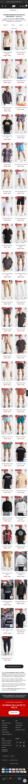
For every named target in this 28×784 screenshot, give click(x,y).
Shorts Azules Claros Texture (21, 164)
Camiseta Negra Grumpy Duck (7, 136)
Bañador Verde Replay (20, 436)
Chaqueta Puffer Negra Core (21, 601)
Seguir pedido (5, 727)
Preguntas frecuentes (6, 723)
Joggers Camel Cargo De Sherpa (7, 573)
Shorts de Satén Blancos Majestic (21, 246)
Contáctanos (4, 729)
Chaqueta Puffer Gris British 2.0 (7, 630)
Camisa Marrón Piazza (20, 329)
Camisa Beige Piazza (7, 383)
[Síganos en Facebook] (17, 742)
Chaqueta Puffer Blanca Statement (21, 573)
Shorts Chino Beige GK (20, 52)
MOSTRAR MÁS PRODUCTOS (14, 666)
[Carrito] (25, 6)
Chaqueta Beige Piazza (7, 80)
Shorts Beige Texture (7, 191)
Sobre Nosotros (19, 723)
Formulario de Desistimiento (5, 750)
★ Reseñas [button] (27, 393)
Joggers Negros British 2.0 (7, 658)
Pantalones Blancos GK (21, 302)
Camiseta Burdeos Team (7, 546)
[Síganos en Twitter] (20, 742)
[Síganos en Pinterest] (17, 745)
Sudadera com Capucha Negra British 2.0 (21, 630)
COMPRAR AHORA (14, 712)
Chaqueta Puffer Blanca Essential (21, 518)
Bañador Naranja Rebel (21, 410)
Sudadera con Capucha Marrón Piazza (7, 108)
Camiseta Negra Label (20, 463)
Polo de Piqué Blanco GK (7, 218)
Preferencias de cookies (14, 763)
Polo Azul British (7, 164)
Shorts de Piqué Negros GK (20, 218)
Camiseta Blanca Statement (21, 107)
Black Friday (18, 727)
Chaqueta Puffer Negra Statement (7, 602)
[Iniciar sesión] (20, 6)
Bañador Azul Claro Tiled (7, 436)
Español (12, 756)
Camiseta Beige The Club (21, 490)
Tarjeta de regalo (19, 725)
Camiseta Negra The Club (7, 490)
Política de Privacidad (6, 743)
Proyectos (4, 747)
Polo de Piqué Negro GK (7, 245)
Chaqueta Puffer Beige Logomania (7, 53)
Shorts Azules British (21, 136)
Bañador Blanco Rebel (7, 410)
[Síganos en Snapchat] (24, 745)
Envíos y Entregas (5, 732)
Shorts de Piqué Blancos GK (21, 191)
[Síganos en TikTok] (20, 745)
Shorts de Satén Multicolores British (21, 274)
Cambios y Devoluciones (7, 734)
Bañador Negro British (20, 383)
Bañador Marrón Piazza (7, 329)
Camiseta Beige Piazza (21, 80)
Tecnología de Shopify (13, 760)
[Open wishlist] (23, 6)
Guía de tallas (4, 725)
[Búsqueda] (5, 6)
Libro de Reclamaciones (7, 745)
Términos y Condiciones (7, 740)
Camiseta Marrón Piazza (21, 356)
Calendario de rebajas (20, 729)
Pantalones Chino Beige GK (7, 302)
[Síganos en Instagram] (24, 742)
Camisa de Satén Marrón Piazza (7, 274)
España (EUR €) (5, 756)
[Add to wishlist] (12, 32)
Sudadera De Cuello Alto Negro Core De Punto (7, 518)
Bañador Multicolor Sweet (7, 463)
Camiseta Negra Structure (20, 546)
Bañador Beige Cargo (7, 356)
